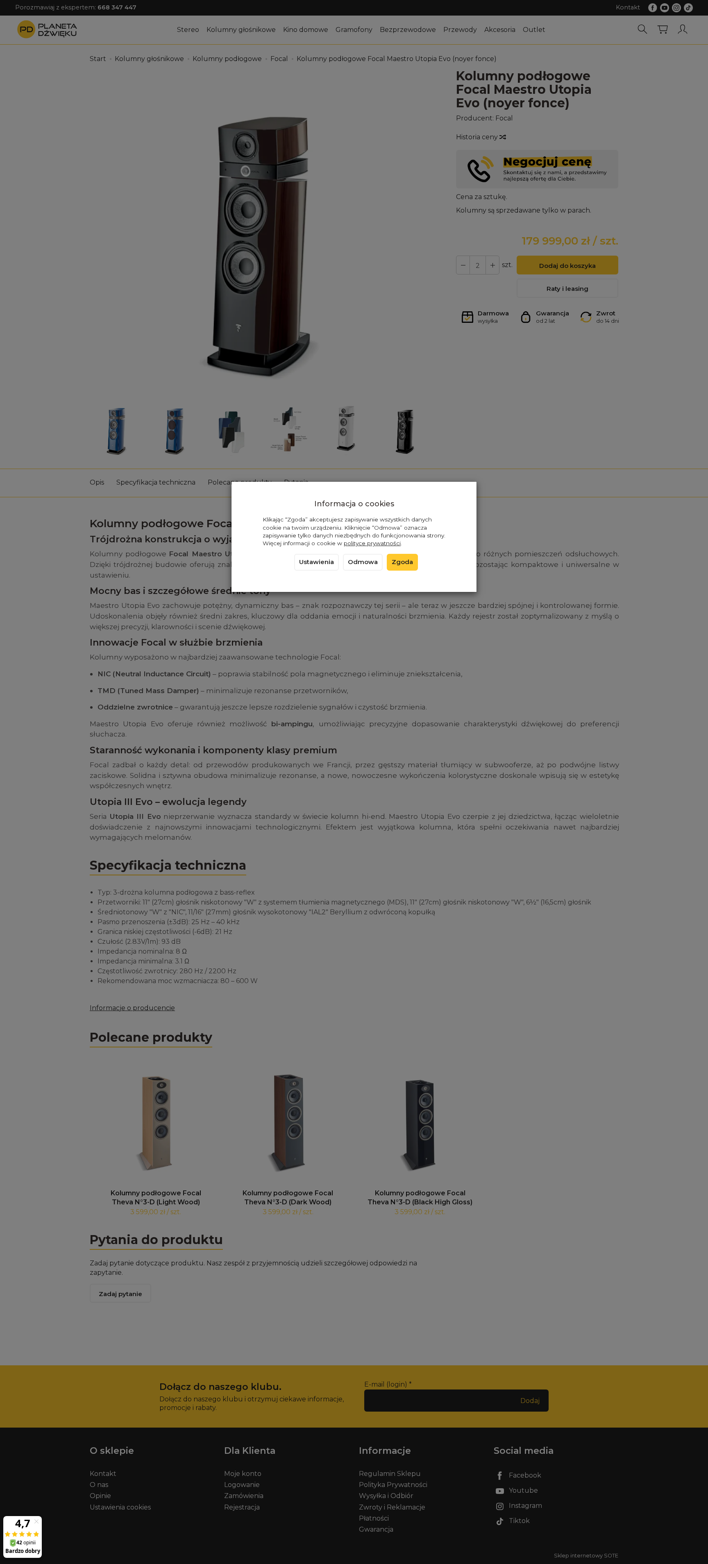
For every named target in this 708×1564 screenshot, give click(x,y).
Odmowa (363, 562)
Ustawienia (316, 562)
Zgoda (402, 562)
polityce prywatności (372, 543)
